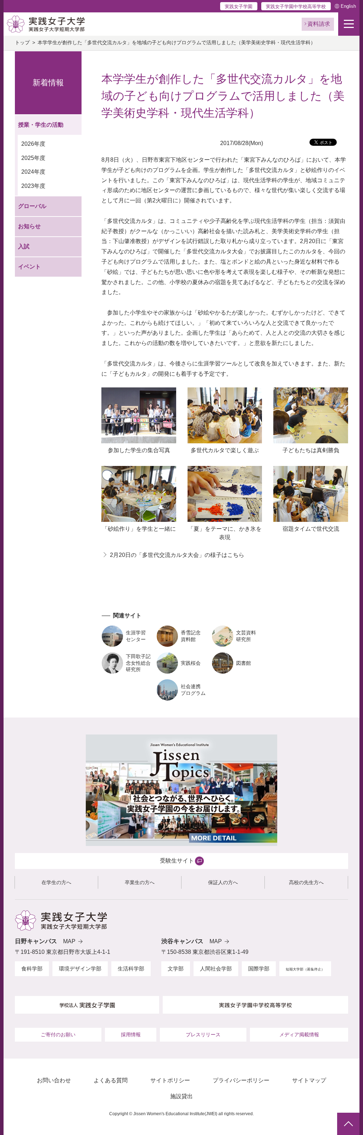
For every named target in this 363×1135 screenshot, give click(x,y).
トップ (22, 42)
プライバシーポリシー (241, 1080)
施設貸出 (181, 1096)
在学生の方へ (56, 882)
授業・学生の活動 (40, 125)
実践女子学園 (238, 6)
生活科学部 (131, 969)
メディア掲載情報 (299, 1034)
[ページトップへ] (348, 1124)
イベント (29, 267)
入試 (23, 246)
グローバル (32, 206)
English (348, 6)
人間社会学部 (216, 969)
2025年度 (33, 158)
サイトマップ (309, 1080)
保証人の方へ (223, 882)
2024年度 (33, 172)
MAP (69, 941)
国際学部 (258, 969)
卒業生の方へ (140, 882)
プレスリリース (203, 1034)
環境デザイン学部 (80, 969)
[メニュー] (348, 24)
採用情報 (131, 1034)
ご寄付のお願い (58, 1034)
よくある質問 (111, 1080)
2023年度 (33, 186)
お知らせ (29, 226)
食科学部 (32, 969)
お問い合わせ (54, 1080)
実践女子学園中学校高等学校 (296, 6)
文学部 (176, 969)
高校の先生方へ (306, 882)
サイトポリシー (170, 1080)
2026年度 (33, 144)
